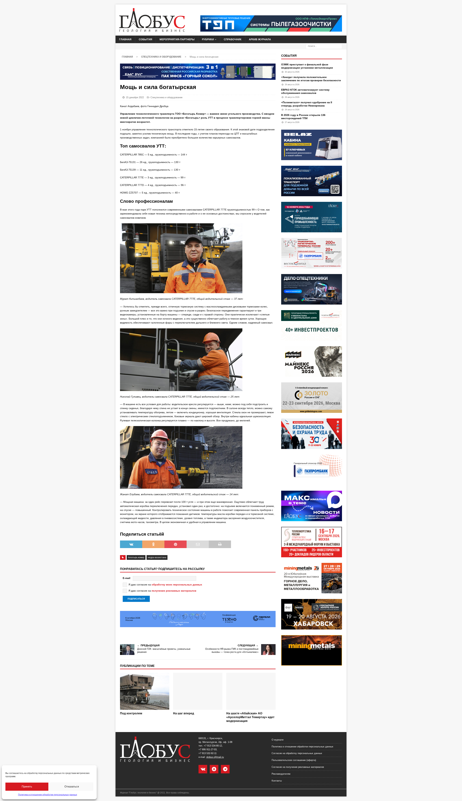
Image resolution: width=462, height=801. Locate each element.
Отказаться (71, 786)
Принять (27, 786)
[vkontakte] (203, 769)
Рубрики (208, 39)
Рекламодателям (281, 773)
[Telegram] (225, 769)
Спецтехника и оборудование (166, 97)
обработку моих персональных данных (177, 584)
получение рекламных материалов (174, 590)
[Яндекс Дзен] (214, 769)
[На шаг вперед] (197, 691)
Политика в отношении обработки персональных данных (47, 794)
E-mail (126, 578)
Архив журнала (260, 39)
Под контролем (131, 713)
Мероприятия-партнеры (177, 39)
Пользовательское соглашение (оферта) (294, 760)
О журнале (278, 739)
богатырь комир (136, 557)
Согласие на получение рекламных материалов (298, 767)
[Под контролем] (144, 691)
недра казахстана (157, 557)
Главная (125, 39)
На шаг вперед (183, 713)
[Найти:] (324, 46)
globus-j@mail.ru (215, 757)
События (145, 39)
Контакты (277, 780)
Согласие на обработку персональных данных (297, 753)
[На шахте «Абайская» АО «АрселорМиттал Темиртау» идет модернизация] (251, 691)
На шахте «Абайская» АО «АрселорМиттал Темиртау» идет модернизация (250, 717)
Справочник (232, 39)
